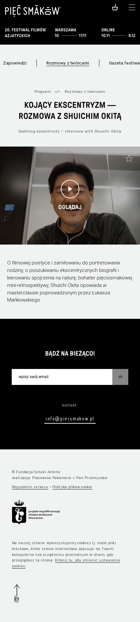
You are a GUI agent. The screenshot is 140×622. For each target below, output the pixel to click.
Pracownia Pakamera (51, 478)
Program (43, 92)
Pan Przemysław (91, 478)
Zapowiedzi (15, 63)
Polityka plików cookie (72, 487)
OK (120, 376)
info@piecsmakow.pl (70, 418)
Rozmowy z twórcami (67, 63)
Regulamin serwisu (30, 487)
